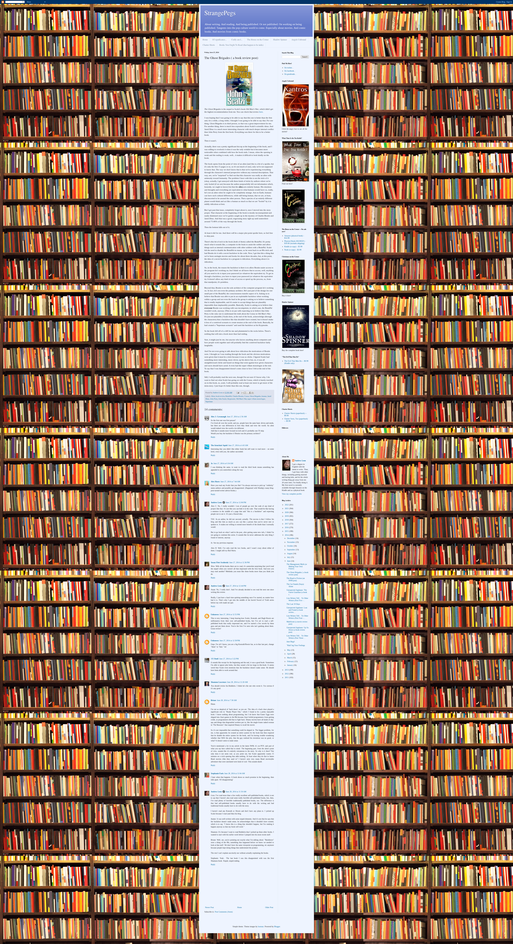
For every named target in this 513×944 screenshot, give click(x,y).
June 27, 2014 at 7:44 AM (230, 482)
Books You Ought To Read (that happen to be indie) (241, 44)
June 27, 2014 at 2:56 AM (237, 417)
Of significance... (219, 39)
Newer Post (209, 907)
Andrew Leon (216, 502)
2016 (287, 527)
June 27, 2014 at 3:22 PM (229, 659)
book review (220, 396)
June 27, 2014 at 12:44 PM (236, 586)
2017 (287, 524)
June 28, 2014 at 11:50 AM (236, 792)
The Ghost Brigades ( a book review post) (297, 573)
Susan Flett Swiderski (219, 563)
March (289, 658)
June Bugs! (291, 642)
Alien (213, 396)
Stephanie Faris (217, 773)
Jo (212, 463)
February (290, 661)
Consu (246, 396)
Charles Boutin (238, 396)
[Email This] (242, 392)
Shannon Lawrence (218, 682)
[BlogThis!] (245, 392)
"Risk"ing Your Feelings (296, 645)
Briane (213, 700)
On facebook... (290, 71)
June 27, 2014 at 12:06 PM (236, 502)
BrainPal (229, 396)
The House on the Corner (258, 39)
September (291, 550)
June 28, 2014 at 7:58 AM (227, 700)
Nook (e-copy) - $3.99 (292, 250)
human (264, 396)
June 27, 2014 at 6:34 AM (223, 463)
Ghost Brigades (255, 396)
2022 (287, 505)
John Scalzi (222, 399)
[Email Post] (238, 393)
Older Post (269, 907)
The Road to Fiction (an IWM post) (296, 579)
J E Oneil (214, 659)
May (289, 650)
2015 (287, 531)
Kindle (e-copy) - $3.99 (293, 247)
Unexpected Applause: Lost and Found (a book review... (297, 610)
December (291, 538)
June (289, 561)
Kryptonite (231, 399)
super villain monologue (256, 399)
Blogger (277, 927)
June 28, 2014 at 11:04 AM (234, 773)
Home (205, 39)
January (290, 665)
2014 (287, 535)
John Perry (214, 399)
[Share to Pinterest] (252, 392)
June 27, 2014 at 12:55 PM (229, 615)
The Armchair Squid (219, 445)
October (290, 546)
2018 (287, 520)
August (290, 554)
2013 (287, 670)
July (289, 557)
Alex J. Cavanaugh (218, 417)
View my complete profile (292, 494)
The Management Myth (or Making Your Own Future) (297, 566)
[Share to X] (247, 392)
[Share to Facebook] (250, 392)
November (291, 542)
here (261, 112)
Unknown (215, 615)
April (289, 654)
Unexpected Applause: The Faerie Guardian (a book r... (297, 592)
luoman (261, 927)
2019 (287, 516)
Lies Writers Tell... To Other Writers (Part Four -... (297, 617)
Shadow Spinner (280, 39)
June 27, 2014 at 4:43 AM (238, 445)
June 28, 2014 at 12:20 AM (237, 682)
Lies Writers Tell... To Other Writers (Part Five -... (297, 599)
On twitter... (289, 68)
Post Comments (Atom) (224, 912)
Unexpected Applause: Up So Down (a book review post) (298, 630)
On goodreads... (290, 74)
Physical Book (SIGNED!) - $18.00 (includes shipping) (295, 242)
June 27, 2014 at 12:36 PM (239, 563)
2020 (287, 512)
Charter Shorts (209, 44)
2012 (287, 674)
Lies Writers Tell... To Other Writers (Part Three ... (297, 637)
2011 (287, 677)
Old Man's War (241, 399)
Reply (213, 437)
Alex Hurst (215, 482)
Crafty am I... (236, 39)
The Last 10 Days (293, 604)
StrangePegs (220, 12)
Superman (209, 402)
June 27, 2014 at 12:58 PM (229, 641)
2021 (287, 508)
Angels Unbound (299, 39)
